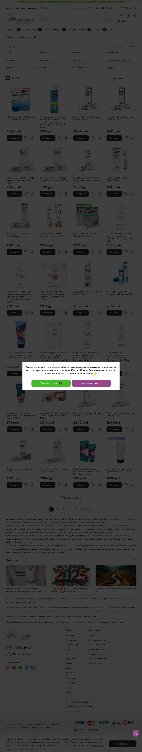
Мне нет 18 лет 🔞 (51, 383)
